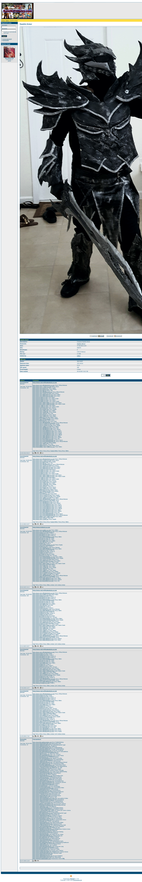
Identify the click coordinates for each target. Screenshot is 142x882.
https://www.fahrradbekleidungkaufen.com (44, 755)
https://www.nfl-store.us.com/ (40, 539)
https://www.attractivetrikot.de (41, 833)
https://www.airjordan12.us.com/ (41, 534)
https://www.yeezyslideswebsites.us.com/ (44, 557)
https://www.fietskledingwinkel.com (42, 750)
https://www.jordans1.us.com (41, 527)
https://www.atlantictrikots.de (40, 811)
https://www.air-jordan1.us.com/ (41, 683)
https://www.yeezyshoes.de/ (40, 408)
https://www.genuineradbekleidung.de (43, 759)
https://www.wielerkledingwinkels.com (43, 853)
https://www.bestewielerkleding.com (42, 778)
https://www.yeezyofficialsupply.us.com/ (43, 731)
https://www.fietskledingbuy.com (41, 769)
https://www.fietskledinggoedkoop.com (43, 805)
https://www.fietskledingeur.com (41, 849)
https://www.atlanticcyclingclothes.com (43, 803)
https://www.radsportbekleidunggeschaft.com (45, 798)
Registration (5, 40)
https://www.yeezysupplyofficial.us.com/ (43, 433)
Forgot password (7, 39)
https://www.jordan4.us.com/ (40, 546)
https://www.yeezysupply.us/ (40, 388)
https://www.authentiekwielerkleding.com (43, 846)
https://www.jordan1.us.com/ (40, 553)
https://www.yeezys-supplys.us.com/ (43, 425)
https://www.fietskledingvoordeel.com (43, 831)
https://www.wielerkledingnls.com (41, 795)
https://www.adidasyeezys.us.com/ (42, 445)
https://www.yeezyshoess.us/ (41, 414)
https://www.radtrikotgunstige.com (42, 801)
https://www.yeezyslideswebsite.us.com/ (43, 536)
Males (7, 20)
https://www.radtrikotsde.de (40, 761)
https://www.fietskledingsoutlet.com (42, 827)
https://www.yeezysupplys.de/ (41, 409)
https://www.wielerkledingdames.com (42, 775)
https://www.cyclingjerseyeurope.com (43, 802)
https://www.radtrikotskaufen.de (41, 745)
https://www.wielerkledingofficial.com (42, 807)
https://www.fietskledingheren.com (42, 793)
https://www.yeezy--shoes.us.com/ (42, 386)
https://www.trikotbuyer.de (40, 753)
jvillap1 (79, 355)
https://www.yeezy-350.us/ (40, 444)
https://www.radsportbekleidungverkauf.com (44, 766)
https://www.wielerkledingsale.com (42, 743)
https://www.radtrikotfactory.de (41, 841)
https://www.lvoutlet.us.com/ (40, 397)
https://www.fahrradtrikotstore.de (41, 763)
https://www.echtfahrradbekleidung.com (43, 809)
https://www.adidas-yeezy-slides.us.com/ (44, 446)
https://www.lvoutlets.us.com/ (40, 400)
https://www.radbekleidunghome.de (42, 830)
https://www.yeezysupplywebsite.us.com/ (44, 544)
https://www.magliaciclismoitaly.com (42, 851)
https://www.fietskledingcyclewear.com (43, 818)
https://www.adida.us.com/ (40, 420)
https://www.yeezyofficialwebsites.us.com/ (44, 422)
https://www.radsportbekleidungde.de (43, 839)
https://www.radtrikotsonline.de (41, 770)
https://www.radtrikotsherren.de (41, 854)
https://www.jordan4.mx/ (39, 543)
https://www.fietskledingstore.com (42, 814)
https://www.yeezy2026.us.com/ (41, 726)
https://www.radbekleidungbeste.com (42, 823)
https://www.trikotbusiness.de (40, 757)
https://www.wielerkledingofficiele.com (43, 835)
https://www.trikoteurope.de (40, 774)
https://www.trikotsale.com (40, 821)
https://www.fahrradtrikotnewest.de (42, 747)
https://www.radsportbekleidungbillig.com (43, 826)
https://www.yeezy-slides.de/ (40, 410)
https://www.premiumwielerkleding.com (43, 787)
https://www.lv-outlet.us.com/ (40, 405)
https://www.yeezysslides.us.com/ (42, 530)
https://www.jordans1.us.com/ (41, 532)
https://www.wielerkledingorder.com (42, 819)
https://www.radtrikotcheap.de (41, 777)
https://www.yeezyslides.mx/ (40, 540)
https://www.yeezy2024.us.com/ (41, 421)
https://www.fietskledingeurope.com (42, 790)
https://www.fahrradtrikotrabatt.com (42, 742)
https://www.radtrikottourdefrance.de (42, 762)
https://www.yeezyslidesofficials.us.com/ (43, 548)
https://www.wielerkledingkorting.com (42, 773)
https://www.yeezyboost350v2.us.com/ (43, 438)
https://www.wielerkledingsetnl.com (42, 857)
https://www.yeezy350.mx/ (40, 542)
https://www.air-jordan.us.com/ (41, 554)
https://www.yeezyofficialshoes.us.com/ (43, 730)
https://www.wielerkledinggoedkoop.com (43, 781)
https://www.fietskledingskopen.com (42, 771)
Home (3, 20)
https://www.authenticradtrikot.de (41, 749)
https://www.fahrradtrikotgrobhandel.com (43, 782)
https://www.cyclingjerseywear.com (42, 767)
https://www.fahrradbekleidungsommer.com (44, 751)
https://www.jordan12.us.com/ (41, 550)
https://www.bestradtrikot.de (40, 785)
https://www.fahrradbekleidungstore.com (43, 783)
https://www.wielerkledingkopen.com (42, 822)
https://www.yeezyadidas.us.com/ (42, 418)
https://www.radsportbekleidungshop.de (43, 799)
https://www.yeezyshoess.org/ (41, 389)
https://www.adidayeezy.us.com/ (41, 417)
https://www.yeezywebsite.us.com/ (42, 547)
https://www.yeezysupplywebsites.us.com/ (44, 558)
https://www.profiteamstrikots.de (41, 825)
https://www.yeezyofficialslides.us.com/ (43, 728)
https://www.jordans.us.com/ (40, 653)
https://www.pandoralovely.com (41, 817)
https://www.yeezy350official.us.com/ (43, 428)
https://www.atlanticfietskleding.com (42, 834)
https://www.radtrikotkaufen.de (41, 845)
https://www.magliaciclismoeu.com (42, 850)
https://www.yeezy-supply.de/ (40, 412)
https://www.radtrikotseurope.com (42, 746)
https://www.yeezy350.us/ (40, 390)
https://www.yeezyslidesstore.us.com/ (43, 394)
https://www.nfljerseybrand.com (41, 754)
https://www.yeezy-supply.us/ (40, 442)
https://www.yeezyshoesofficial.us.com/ (43, 430)
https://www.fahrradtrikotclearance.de (43, 813)
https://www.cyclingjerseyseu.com (42, 794)
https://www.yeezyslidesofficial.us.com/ (43, 436)
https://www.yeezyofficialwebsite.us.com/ (44, 385)
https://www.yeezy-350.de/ (40, 413)
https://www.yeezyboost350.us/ (41, 727)
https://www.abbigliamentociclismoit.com (43, 829)
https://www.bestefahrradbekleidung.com (44, 765)
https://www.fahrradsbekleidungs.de (42, 758)
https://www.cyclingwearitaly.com (41, 810)
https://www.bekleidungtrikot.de (41, 791)
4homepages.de (77, 880)
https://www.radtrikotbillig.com (41, 843)
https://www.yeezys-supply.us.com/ (42, 424)
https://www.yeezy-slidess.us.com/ (42, 426)
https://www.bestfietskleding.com (41, 786)
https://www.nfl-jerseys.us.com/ (41, 555)
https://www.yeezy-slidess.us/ (41, 416)
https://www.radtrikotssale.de (40, 779)
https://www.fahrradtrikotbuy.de (41, 837)
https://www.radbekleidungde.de (41, 789)
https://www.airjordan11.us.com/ (41, 535)
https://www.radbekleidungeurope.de (42, 855)
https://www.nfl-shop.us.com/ (40, 538)
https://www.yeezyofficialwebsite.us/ (42, 392)
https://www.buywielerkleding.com (42, 858)
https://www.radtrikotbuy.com (40, 806)
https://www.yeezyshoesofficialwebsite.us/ (44, 440)
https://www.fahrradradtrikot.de (41, 847)
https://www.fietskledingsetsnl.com (42, 838)
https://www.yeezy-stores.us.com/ (42, 393)
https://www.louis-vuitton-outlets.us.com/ (43, 402)
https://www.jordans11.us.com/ (41, 551)
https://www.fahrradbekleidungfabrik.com (44, 842)
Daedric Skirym (81, 343)
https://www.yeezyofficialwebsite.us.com (45, 382)
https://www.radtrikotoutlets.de (41, 797)
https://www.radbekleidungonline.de (42, 815)
